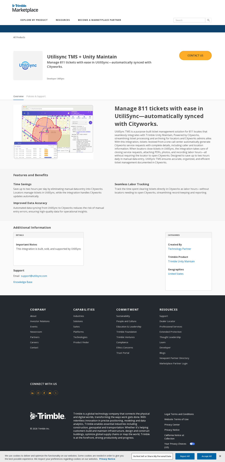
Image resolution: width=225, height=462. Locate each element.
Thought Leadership (170, 337)
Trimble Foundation (126, 331)
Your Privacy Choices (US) (175, 445)
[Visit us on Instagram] (38, 393)
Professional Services (170, 326)
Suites (76, 326)
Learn (162, 342)
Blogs (162, 352)
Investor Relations (40, 321)
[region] (112, 456)
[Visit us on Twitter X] (55, 393)
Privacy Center (172, 424)
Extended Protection (170, 331)
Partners (34, 337)
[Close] (220, 456)
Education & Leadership (128, 326)
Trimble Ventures (125, 337)
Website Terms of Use (176, 419)
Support (163, 315)
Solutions (78, 321)
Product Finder (81, 342)
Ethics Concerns (124, 347)
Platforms (78, 331)
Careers (34, 342)
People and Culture (126, 321)
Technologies (80, 337)
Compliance (122, 342)
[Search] (208, 20)
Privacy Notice (172, 429)
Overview (18, 96)
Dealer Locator (167, 321)
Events (34, 326)
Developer (165, 347)
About (33, 315)
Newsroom (36, 331)
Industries (78, 315)
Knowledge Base (22, 282)
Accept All (207, 456)
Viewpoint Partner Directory (174, 358)
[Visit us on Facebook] (44, 393)
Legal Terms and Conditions (179, 414)
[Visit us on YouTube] (50, 393)
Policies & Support (36, 96)
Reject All (185, 456)
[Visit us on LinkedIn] (32, 393)
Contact (34, 347)
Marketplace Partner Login (173, 363)
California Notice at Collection (174, 437)
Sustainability (123, 315)
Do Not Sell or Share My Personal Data (152, 456)
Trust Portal (122, 352)
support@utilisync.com (34, 276)
